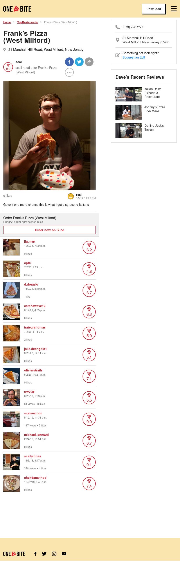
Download (153, 9)
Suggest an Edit (133, 57)
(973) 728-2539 (133, 27)
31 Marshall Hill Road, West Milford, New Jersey (45, 49)
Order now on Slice (49, 230)
